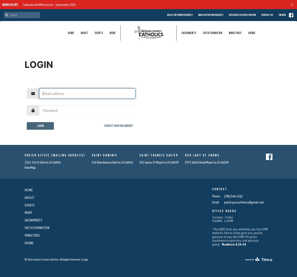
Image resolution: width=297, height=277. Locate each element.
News (113, 33)
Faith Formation (212, 33)
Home (71, 33)
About (84, 33)
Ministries (235, 33)
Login (40, 126)
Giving (251, 33)
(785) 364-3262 (233, 196)
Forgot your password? (118, 126)
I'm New (282, 15)
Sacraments (188, 33)
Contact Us (267, 15)
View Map (30, 167)
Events (99, 33)
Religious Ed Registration (242, 15)
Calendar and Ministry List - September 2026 (49, 5)
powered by (256, 263)
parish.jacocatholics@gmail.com (244, 202)
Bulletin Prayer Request (180, 15)
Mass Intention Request (211, 15)
